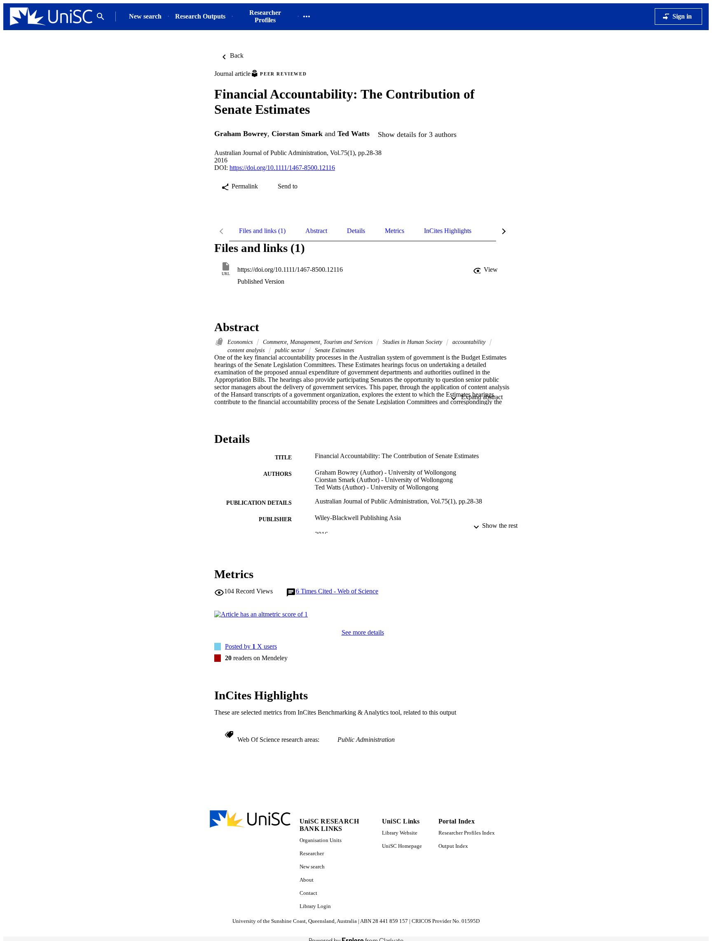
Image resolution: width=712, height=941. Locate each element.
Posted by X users (251, 646)
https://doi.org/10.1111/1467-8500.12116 (282, 167)
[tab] (262, 231)
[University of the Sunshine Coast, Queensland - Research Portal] (51, 16)
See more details (363, 632)
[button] (486, 269)
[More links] (306, 16)
